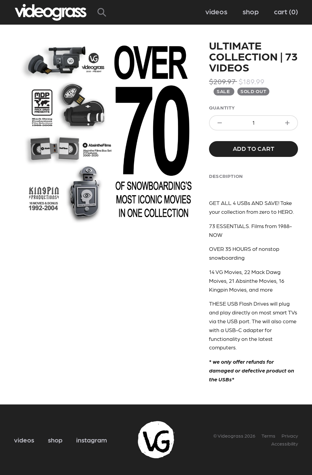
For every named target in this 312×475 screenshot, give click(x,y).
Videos (216, 11)
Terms (268, 436)
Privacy (290, 436)
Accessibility (284, 443)
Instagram (91, 439)
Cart (285, 11)
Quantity (222, 107)
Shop (251, 11)
